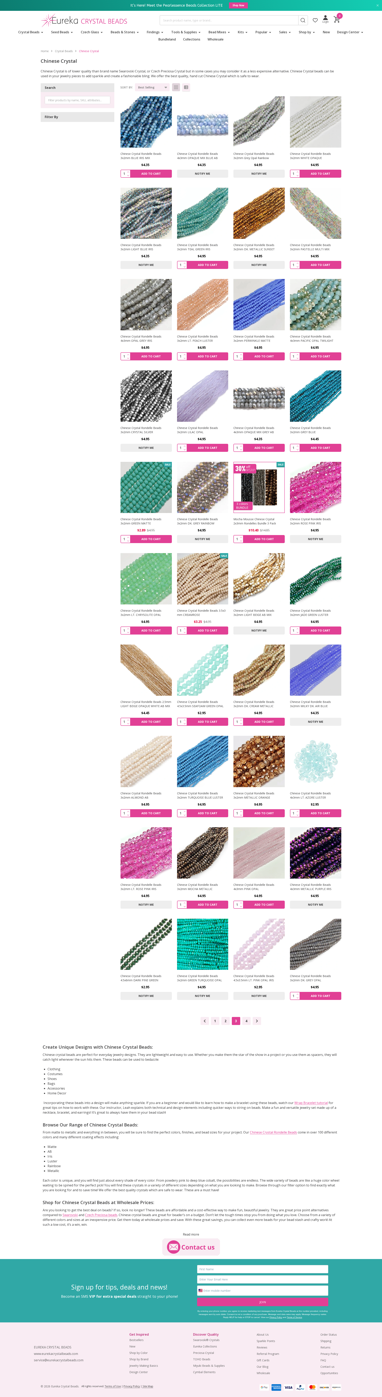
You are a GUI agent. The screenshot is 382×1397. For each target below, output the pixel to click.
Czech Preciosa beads (101, 1215)
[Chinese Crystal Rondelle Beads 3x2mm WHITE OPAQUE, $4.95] (315, 122)
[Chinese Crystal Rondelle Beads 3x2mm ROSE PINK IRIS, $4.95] (315, 487)
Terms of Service (294, 1317)
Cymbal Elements (204, 1372)
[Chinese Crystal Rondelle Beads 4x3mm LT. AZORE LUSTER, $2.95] (315, 761)
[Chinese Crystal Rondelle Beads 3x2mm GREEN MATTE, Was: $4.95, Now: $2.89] (146, 487)
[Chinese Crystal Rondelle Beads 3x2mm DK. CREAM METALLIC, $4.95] (259, 670)
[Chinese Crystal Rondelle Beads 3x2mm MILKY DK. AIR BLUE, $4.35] (315, 670)
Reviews (262, 1347)
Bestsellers (136, 1340)
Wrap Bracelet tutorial (311, 1103)
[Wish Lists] (315, 20)
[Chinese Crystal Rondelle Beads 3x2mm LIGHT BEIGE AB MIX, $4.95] (259, 578)
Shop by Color (138, 1353)
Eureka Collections (205, 1346)
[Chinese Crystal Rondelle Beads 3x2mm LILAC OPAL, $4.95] (202, 396)
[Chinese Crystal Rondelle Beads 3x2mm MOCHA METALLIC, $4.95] (202, 853)
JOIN (262, 1302)
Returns (325, 1347)
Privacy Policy (276, 1317)
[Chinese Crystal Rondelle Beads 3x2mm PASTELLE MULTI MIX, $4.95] (315, 213)
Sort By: (126, 87)
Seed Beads (60, 32)
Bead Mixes (217, 32)
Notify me (202, 173)
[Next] (257, 1021)
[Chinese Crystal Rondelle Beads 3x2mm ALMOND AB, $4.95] (146, 761)
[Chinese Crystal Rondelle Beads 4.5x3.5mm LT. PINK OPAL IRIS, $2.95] (259, 944)
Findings (153, 32)
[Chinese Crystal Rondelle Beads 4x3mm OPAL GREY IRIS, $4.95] (146, 304)
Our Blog (262, 1367)
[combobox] (229, 20)
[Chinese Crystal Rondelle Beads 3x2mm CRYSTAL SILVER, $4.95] (146, 396)
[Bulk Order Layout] (186, 87)
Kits (241, 32)
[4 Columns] (176, 87)
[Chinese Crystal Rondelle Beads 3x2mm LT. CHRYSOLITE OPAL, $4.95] (146, 578)
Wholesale (216, 39)
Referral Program (268, 1354)
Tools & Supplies (184, 32)
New (326, 32)
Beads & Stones (123, 32)
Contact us (327, 1367)
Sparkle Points (266, 1341)
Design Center (348, 32)
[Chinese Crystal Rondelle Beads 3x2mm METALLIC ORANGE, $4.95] (259, 761)
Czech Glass (90, 32)
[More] (42, 32)
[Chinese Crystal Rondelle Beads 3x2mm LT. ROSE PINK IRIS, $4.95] (146, 853)
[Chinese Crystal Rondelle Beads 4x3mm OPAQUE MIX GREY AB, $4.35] (259, 396)
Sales (283, 32)
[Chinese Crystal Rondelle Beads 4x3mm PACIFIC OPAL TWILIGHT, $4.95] (315, 304)
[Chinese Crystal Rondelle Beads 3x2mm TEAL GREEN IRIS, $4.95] (202, 213)
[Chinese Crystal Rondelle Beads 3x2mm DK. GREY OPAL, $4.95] (315, 944)
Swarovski (70, 1215)
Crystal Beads (29, 32)
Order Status (328, 1334)
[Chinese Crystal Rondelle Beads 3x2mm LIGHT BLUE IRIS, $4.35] (146, 213)
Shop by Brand (138, 1359)
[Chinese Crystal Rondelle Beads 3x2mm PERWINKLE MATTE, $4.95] (259, 304)
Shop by (305, 32)
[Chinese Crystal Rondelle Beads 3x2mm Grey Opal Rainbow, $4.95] (259, 122)
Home (45, 51)
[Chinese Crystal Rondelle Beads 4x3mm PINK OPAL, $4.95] (259, 853)
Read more (191, 1234)
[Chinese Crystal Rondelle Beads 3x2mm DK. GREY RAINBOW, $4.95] (202, 487)
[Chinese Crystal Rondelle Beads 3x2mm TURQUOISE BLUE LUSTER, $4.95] (202, 761)
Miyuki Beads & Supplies (209, 1366)
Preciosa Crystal (203, 1353)
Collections (191, 39)
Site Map (147, 1386)
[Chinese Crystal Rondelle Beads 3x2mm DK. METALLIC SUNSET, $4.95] (259, 213)
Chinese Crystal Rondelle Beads (273, 1132)
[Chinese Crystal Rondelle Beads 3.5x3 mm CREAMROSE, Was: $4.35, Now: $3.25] (202, 578)
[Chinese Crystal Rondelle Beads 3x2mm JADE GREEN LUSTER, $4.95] (315, 578)
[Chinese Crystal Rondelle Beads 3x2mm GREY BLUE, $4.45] (315, 396)
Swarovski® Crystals (206, 1340)
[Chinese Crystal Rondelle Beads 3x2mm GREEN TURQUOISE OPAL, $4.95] (202, 944)
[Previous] (205, 1021)
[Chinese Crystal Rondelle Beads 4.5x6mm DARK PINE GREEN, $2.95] (146, 944)
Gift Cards (263, 1360)
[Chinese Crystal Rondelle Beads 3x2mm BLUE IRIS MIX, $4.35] (146, 122)
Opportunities (329, 1373)
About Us (263, 1334)
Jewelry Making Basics (143, 1366)
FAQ (323, 1360)
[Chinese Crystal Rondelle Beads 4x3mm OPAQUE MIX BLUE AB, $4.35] (202, 122)
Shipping (325, 1341)
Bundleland (167, 39)
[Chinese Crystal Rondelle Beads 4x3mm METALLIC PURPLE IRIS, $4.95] (315, 853)
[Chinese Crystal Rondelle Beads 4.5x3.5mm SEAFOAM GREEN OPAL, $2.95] (202, 670)
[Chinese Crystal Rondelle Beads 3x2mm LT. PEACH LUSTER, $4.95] (202, 304)
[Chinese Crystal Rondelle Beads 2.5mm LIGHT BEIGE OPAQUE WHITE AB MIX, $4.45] (146, 670)
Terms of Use (113, 1386)
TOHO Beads (201, 1359)
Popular (261, 32)
